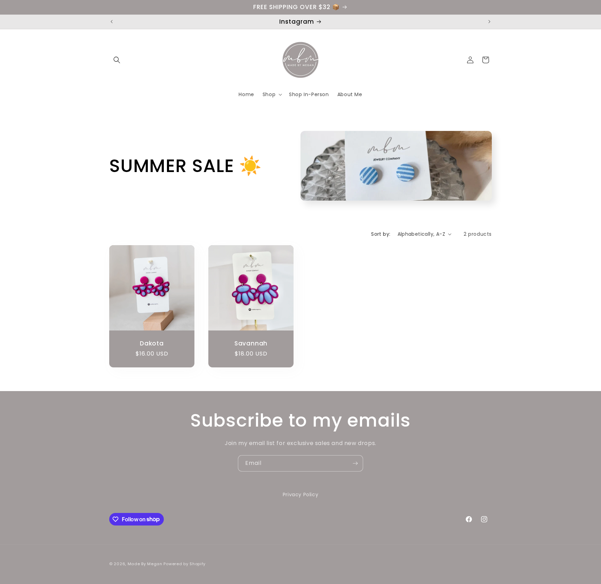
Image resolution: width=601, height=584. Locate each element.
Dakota (152, 343)
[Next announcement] (489, 21)
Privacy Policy (300, 494)
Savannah (250, 343)
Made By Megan (145, 564)
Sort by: (380, 234)
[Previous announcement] (111, 21)
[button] (117, 60)
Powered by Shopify (184, 564)
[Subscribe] (355, 463)
